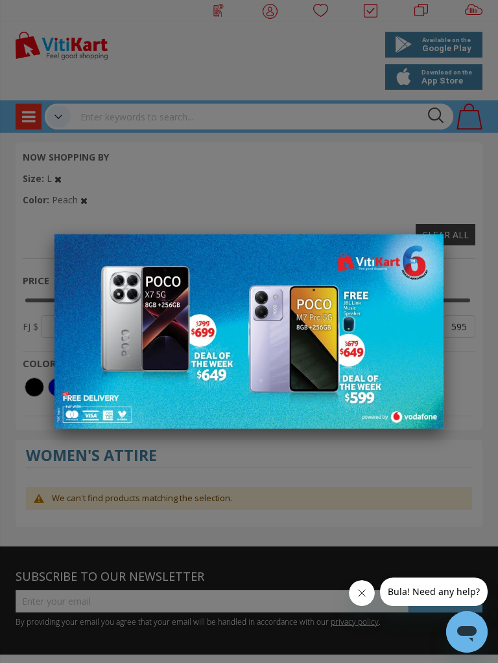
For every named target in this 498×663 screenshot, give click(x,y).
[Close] (425, 251)
